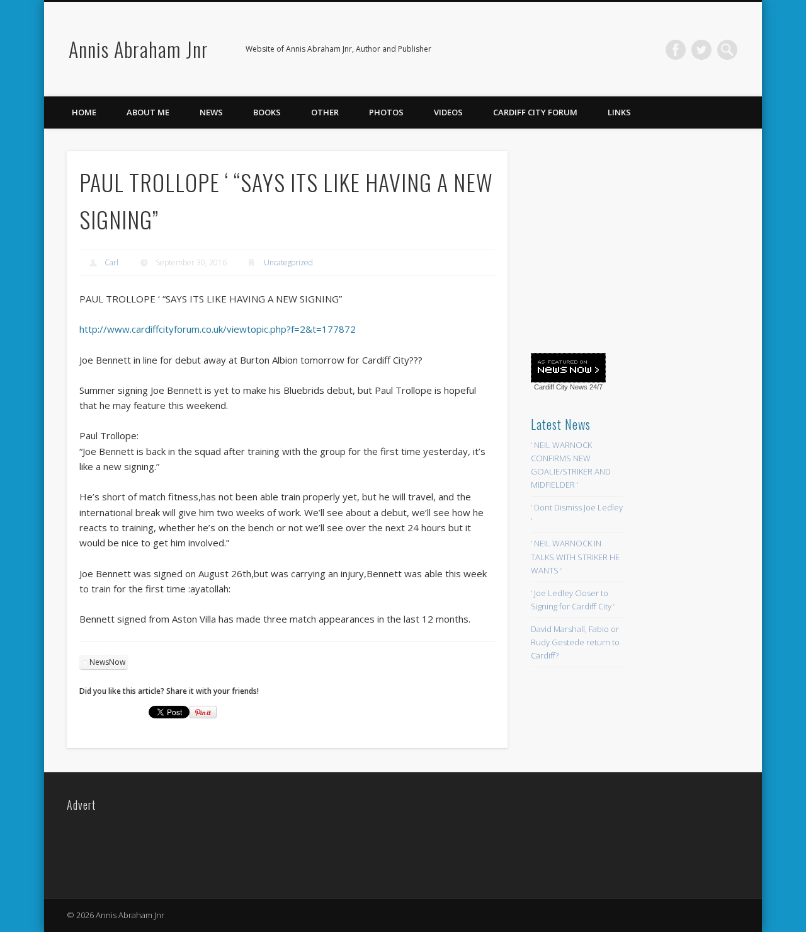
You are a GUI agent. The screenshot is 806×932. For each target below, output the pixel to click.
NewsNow (107, 662)
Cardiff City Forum (535, 112)
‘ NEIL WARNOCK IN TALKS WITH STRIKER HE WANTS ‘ (575, 556)
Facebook (676, 50)
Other (325, 112)
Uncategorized (288, 262)
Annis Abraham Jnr (138, 49)
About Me (148, 112)
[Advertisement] (625, 244)
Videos (448, 112)
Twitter (701, 50)
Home (84, 112)
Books (267, 112)
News (211, 112)
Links (619, 112)
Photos (386, 112)
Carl (111, 262)
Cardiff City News (560, 387)
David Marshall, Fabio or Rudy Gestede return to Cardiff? (575, 642)
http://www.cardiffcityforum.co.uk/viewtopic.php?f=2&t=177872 (217, 329)
